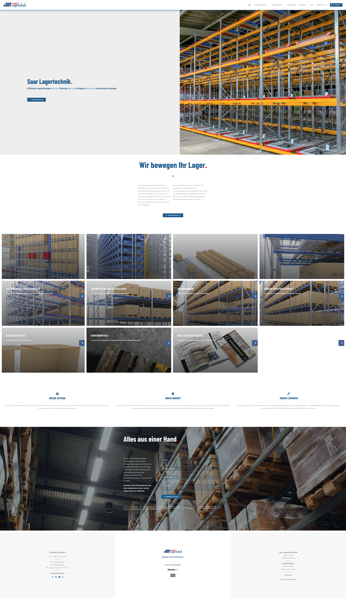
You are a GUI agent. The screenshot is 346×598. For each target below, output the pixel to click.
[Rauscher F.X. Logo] (173, 568)
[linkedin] (56, 577)
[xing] (59, 577)
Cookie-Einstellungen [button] (288, 579)
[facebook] (52, 577)
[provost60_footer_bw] (173, 574)
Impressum (288, 575)
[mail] (63, 577)
